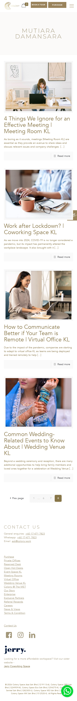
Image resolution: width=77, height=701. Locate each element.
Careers (8, 605)
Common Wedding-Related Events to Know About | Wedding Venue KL (34, 443)
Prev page (18, 498)
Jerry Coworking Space (17, 666)
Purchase (9, 557)
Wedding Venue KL (15, 583)
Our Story (9, 590)
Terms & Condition (14, 613)
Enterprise (9, 594)
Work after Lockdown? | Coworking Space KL (34, 229)
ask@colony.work (21, 541)
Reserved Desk (12, 564)
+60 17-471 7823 (35, 534)
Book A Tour (38, 5)
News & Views (12, 609)
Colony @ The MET (15, 587)
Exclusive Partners (14, 598)
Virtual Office (11, 579)
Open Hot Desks (13, 568)
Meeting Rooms (13, 575)
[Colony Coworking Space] (12, 6)
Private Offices (12, 560)
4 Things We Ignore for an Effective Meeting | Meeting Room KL (37, 125)
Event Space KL (13, 572)
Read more (63, 156)
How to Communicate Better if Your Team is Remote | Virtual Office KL (37, 333)
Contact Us (10, 625)
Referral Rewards (13, 602)
